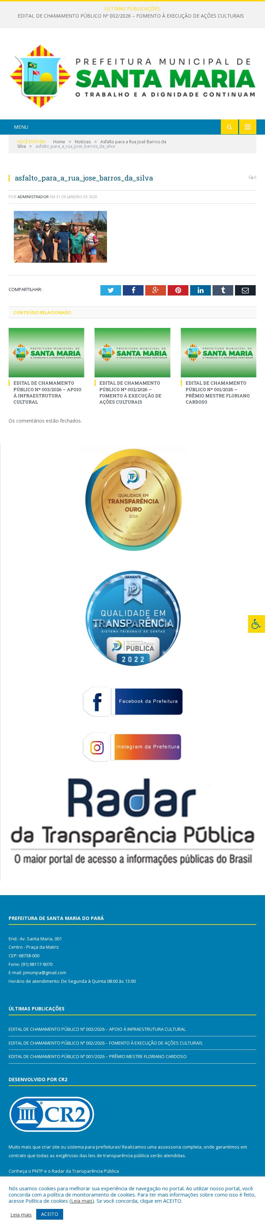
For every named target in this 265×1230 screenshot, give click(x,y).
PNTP (37, 1171)
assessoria (169, 1147)
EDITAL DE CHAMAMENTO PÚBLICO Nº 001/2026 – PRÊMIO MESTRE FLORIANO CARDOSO (218, 392)
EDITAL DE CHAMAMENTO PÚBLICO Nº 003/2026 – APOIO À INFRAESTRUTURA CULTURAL (47, 392)
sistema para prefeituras (93, 1147)
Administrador (33, 196)
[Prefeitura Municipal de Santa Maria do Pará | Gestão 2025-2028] (132, 75)
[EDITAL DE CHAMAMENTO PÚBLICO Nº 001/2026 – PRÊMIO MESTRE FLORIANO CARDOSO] (218, 352)
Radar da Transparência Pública (85, 1171)
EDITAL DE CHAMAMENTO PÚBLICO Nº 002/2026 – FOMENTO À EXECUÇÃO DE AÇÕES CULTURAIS (131, 16)
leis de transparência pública (118, 1155)
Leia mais (81, 1201)
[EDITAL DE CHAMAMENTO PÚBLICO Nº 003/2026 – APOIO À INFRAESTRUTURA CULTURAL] (46, 352)
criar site (51, 1147)
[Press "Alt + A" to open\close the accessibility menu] (256, 624)
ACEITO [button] (49, 1214)
